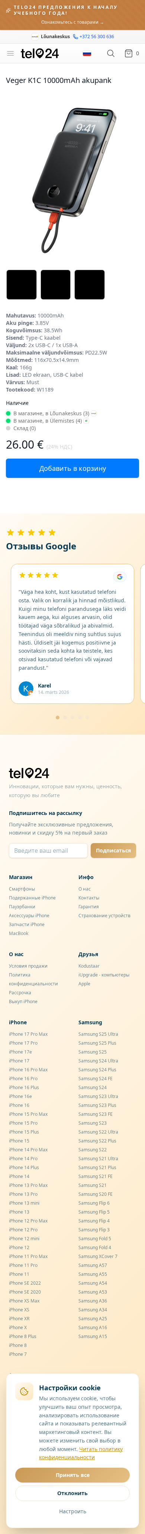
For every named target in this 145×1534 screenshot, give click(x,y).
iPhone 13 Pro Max (28, 1185)
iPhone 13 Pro (23, 1194)
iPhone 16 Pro (23, 1078)
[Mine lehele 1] (57, 717)
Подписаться (113, 850)
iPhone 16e (20, 1096)
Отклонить (72, 1493)
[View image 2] (55, 284)
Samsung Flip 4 (94, 1221)
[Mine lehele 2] (65, 717)
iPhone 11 (19, 1274)
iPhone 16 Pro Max (28, 1070)
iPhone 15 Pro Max (28, 1114)
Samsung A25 (92, 1318)
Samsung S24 (92, 1087)
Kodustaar (89, 966)
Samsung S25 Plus (97, 1043)
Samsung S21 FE (95, 1176)
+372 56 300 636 (97, 37)
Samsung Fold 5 (94, 1238)
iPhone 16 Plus (24, 1087)
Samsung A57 (92, 1265)
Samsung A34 (92, 1310)
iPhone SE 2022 (25, 1283)
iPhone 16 (19, 1105)
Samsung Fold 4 (94, 1247)
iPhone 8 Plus (22, 1336)
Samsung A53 (92, 1292)
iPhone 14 (19, 1176)
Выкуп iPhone (23, 1001)
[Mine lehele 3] (72, 717)
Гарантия (88, 907)
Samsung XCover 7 (97, 1256)
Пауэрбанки (22, 907)
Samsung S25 (92, 1052)
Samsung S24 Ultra (98, 1061)
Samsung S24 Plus (97, 1070)
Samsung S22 (92, 1150)
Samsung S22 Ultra (98, 1132)
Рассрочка (20, 992)
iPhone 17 (19, 1061)
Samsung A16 (92, 1327)
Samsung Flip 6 (94, 1203)
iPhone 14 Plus (24, 1167)
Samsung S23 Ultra (98, 1096)
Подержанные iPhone (32, 898)
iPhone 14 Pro (23, 1158)
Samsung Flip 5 (94, 1212)
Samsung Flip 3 (94, 1230)
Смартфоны (22, 889)
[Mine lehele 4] (80, 717)
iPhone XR (19, 1318)
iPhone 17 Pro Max (28, 1034)
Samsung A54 (92, 1283)
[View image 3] (89, 284)
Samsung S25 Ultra (98, 1034)
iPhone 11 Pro (23, 1265)
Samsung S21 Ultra (98, 1158)
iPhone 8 (18, 1345)
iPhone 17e (20, 1052)
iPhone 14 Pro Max (28, 1150)
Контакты (88, 898)
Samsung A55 (92, 1274)
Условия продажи (28, 966)
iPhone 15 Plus (24, 1132)
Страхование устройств (104, 915)
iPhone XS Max (24, 1301)
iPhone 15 (19, 1141)
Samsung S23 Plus (97, 1105)
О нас (84, 889)
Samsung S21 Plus (97, 1167)
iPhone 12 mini (24, 1238)
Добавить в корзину (72, 468)
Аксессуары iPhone (29, 915)
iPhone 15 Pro (23, 1123)
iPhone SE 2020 (25, 1292)
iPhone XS (19, 1310)
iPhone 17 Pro (23, 1043)
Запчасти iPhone (27, 924)
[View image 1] (21, 284)
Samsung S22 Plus (97, 1141)
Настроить (72, 1511)
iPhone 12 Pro (23, 1230)
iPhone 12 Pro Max (28, 1221)
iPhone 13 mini (24, 1203)
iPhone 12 (19, 1247)
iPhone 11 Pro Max (28, 1256)
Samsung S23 (92, 1123)
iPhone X (18, 1327)
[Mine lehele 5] (87, 717)
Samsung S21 (92, 1185)
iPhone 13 (19, 1212)
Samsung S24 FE (95, 1078)
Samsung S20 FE (95, 1194)
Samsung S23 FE (95, 1114)
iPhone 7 (18, 1354)
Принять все (73, 1474)
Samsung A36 (92, 1301)
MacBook (18, 933)
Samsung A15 (92, 1336)
